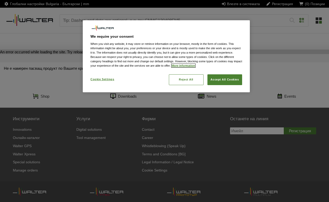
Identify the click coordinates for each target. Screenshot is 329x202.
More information (183, 65)
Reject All (186, 79)
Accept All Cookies (225, 79)
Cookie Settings (102, 79)
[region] (166, 56)
